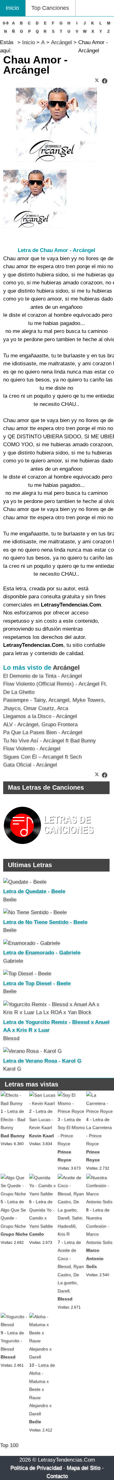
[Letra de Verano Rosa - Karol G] (32, 1051)
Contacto (57, 1476)
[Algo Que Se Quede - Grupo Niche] (14, 1193)
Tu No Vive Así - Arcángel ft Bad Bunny (49, 741)
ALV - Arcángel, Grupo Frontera (40, 724)
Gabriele (13, 961)
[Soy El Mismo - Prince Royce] (71, 1111)
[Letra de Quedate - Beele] (25, 882)
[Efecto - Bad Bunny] (14, 1103)
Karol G (12, 1069)
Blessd (11, 1038)
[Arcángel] (34, 226)
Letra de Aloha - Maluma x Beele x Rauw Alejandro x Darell (42, 1389)
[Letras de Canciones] (49, 847)
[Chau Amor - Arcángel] (104, 81)
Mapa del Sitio (83, 1468)
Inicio (12, 8)
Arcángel (66, 667)
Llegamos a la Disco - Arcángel (40, 716)
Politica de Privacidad (36, 1468)
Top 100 (9, 1445)
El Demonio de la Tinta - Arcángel (42, 676)
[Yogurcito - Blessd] (14, 1324)
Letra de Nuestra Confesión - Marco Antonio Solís (99, 1226)
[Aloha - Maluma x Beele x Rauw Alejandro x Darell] (42, 1356)
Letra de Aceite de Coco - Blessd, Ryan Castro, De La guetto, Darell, (71, 1266)
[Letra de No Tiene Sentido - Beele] (35, 912)
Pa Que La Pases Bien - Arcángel (42, 732)
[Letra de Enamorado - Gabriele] (31, 943)
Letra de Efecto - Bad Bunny (13, 1119)
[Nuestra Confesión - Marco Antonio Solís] (99, 1201)
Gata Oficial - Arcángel (30, 765)
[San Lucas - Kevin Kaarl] (42, 1103)
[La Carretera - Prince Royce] (99, 1111)
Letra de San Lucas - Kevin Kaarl (41, 1119)
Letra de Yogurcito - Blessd (12, 1340)
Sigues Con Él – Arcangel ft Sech (42, 757)
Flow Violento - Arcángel (31, 749)
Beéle (9, 900)
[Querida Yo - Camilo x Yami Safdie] (42, 1193)
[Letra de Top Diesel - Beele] (27, 974)
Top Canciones (50, 8)
